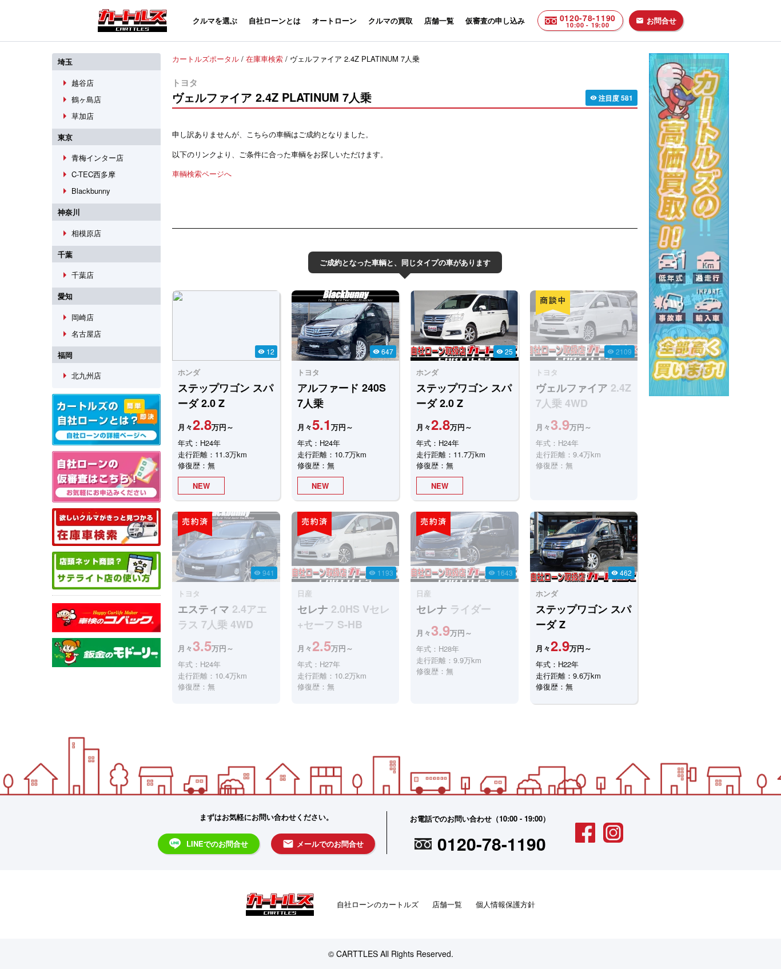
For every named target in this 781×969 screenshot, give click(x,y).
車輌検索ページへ (202, 173)
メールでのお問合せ (323, 844)
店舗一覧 (439, 20)
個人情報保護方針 (505, 904)
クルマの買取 (390, 20)
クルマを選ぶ (215, 20)
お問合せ (656, 20)
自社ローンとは (275, 20)
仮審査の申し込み (495, 20)
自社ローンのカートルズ (378, 904)
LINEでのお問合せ (217, 843)
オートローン (334, 20)
